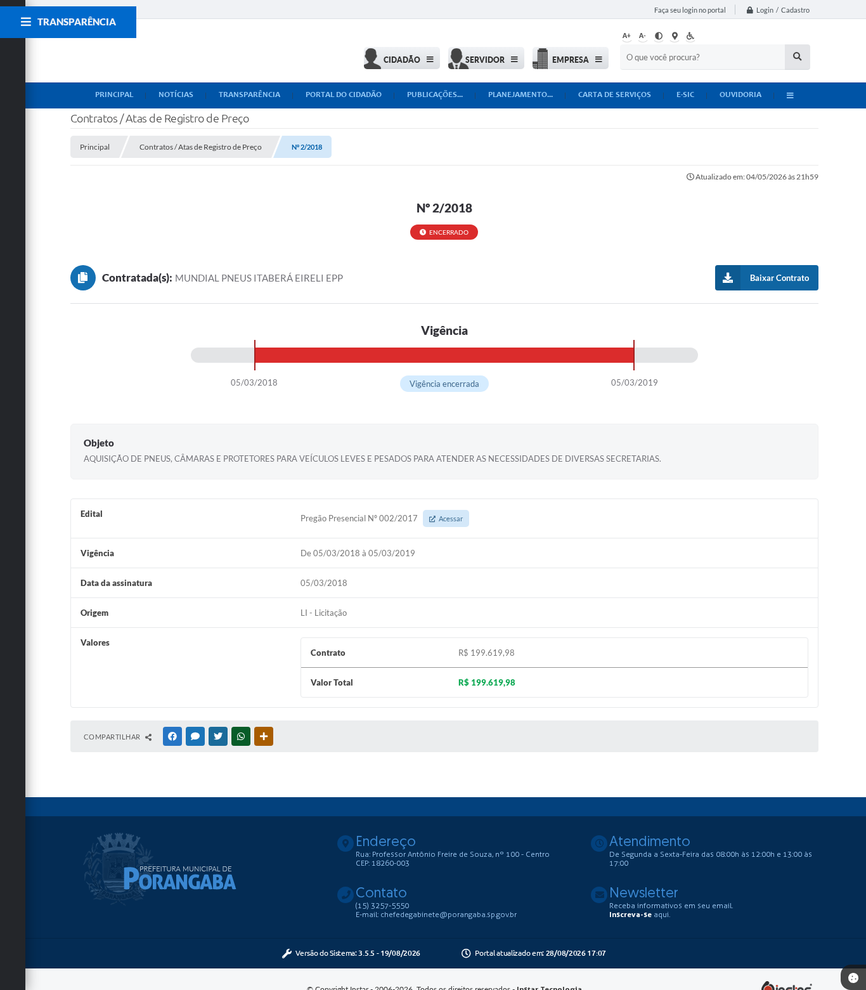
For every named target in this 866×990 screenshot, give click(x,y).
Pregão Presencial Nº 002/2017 (382, 518)
